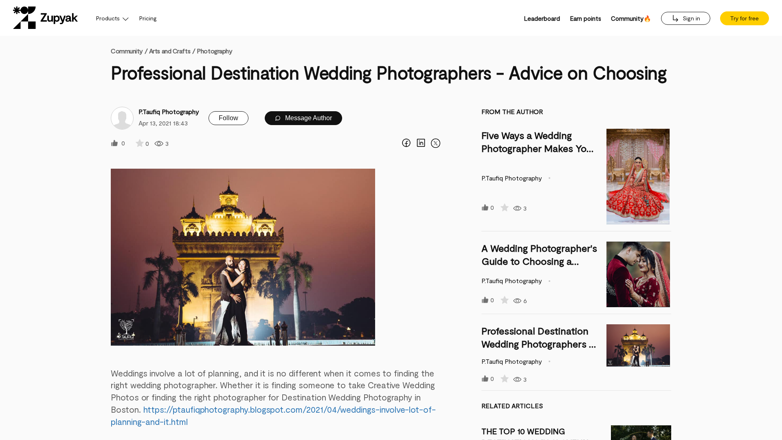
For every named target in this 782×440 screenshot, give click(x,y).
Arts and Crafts (169, 51)
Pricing (148, 18)
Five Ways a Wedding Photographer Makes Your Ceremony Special (538, 148)
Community (129, 51)
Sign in (690, 18)
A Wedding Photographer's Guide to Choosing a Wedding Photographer (539, 261)
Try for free (744, 18)
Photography (214, 51)
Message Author (307, 117)
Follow (228, 117)
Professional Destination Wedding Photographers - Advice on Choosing (537, 344)
